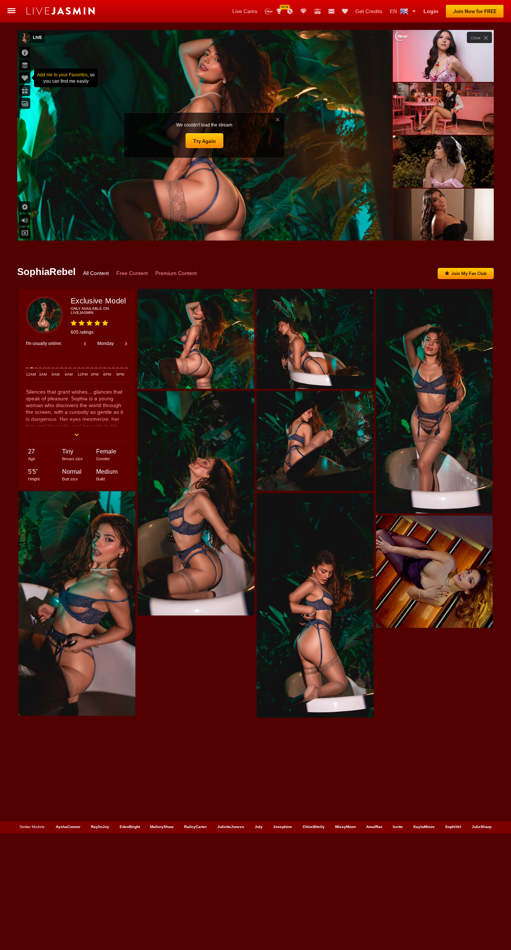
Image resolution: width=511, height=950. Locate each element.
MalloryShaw (162, 827)
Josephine (282, 827)
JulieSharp (482, 827)
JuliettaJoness (230, 827)
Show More (443, 227)
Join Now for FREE (474, 11)
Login (430, 11)
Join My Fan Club (469, 273)
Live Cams (244, 11)
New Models (269, 11)
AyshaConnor (68, 827)
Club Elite (303, 11)
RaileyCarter (195, 827)
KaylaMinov (424, 827)
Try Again (204, 141)
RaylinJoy (100, 827)
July (259, 827)
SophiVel (453, 827)
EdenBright (130, 827)
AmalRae (374, 827)
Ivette (398, 827)
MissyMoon (345, 827)
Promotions (290, 11)
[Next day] (126, 344)
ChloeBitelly (314, 827)
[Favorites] (345, 11)
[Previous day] (85, 344)
